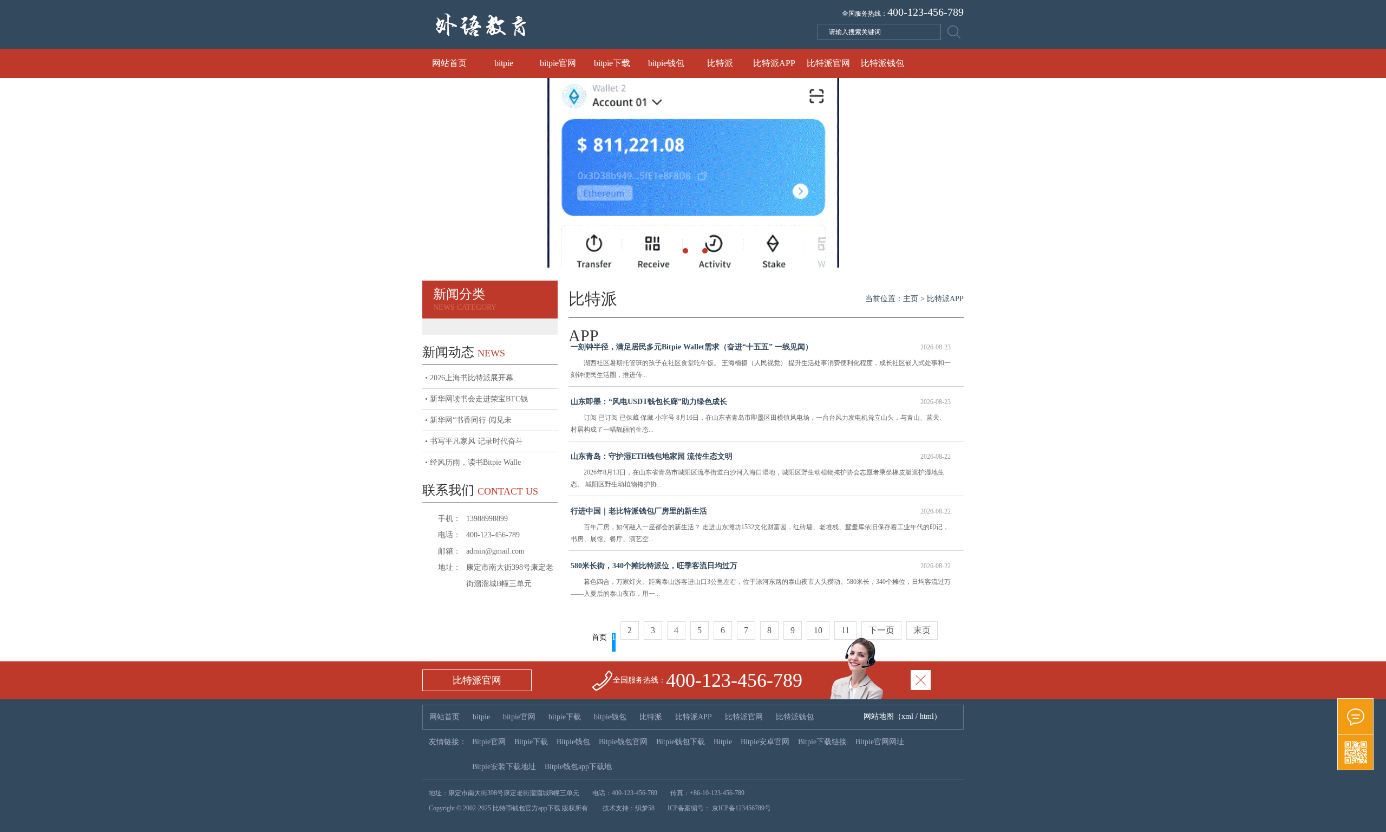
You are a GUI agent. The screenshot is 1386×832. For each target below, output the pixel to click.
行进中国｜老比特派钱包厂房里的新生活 (761, 511)
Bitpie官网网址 (879, 742)
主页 (910, 299)
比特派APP (774, 63)
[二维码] (1355, 752)
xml (907, 716)
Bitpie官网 (489, 742)
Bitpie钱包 (573, 742)
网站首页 (449, 63)
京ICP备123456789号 (740, 808)
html (927, 716)
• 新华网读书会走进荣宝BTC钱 (476, 399)
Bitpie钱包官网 (623, 742)
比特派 (720, 63)
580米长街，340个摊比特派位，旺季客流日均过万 (761, 566)
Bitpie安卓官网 (765, 742)
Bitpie (723, 742)
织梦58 (645, 808)
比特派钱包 (882, 63)
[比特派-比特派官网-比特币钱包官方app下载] (579, 46)
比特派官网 (828, 63)
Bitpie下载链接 (822, 742)
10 (818, 630)
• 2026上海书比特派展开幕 (469, 378)
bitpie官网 (558, 63)
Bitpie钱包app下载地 (578, 767)
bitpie (503, 63)
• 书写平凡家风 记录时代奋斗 (474, 441)
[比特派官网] (1355, 716)
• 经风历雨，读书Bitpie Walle (473, 462)
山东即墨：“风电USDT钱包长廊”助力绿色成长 (761, 402)
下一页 (881, 630)
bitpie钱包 (666, 63)
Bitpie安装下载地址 (504, 767)
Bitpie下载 (531, 742)
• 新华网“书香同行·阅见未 (468, 420)
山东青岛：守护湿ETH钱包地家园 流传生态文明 (761, 456)
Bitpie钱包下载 (680, 742)
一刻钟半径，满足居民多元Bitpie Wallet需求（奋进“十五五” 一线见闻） (761, 347)
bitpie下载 (612, 63)
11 (845, 630)
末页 (922, 630)
